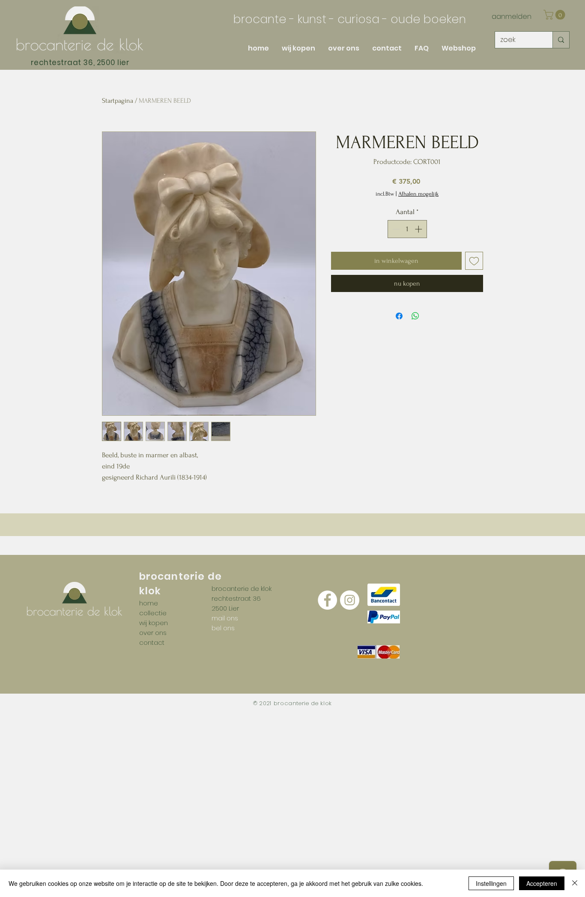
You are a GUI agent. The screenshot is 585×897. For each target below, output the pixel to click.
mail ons (225, 618)
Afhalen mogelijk (418, 194)
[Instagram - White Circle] (349, 600)
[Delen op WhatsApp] (415, 316)
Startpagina (117, 100)
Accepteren (541, 883)
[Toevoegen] (474, 261)
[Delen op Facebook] (399, 316)
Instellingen (491, 883)
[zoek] (560, 40)
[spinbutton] (407, 229)
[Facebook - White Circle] (327, 600)
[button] (555, 15)
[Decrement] (395, 229)
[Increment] (419, 229)
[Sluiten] (575, 883)
